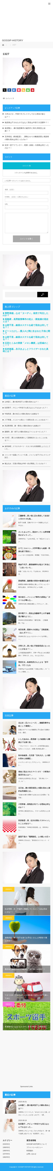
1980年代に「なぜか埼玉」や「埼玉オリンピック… (34, 540)
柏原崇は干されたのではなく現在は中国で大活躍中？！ (27, 122)
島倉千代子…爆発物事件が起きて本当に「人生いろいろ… (34, 566)
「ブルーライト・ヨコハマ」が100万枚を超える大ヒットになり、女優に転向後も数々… (33, 747)
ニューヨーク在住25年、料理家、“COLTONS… (34, 555)
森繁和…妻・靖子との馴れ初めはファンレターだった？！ (26, 432)
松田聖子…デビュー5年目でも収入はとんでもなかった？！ (26, 408)
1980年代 (8, 1004)
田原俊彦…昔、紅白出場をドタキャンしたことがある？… (34, 822)
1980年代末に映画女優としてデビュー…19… (33, 604)
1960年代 (6, 1157)
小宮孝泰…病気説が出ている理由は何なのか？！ (34, 805)
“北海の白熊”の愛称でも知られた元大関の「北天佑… (33, 796)
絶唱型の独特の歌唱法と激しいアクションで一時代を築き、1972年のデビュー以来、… (34, 586)
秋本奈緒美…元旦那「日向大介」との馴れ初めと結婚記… (34, 756)
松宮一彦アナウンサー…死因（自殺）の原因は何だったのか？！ (27, 146)
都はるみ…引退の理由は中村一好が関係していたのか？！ (26, 464)
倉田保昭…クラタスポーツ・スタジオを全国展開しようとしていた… (27, 447)
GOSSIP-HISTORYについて (36, 1144)
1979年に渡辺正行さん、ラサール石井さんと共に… (34, 812)
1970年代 (6, 1154)
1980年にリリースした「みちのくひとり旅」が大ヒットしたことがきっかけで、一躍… (34, 1113)
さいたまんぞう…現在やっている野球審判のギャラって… (34, 533)
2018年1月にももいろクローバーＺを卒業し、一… (33, 638)
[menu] (49, 3)
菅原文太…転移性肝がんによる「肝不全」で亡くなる (33, 663)
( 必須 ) (9, 189)
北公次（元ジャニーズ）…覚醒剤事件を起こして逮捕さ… (34, 724)
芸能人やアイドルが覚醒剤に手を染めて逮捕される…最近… (34, 731)
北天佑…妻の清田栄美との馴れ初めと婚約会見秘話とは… (34, 789)
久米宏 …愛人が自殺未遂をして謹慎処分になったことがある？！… (26, 439)
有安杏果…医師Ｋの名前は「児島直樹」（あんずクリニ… (34, 631)
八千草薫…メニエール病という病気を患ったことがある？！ (27, 420)
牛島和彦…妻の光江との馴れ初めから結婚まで (22, 414)
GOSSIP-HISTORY (24, 1167)
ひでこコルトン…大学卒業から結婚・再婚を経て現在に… (34, 549)
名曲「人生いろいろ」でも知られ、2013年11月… (33, 573)
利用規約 (29, 1151)
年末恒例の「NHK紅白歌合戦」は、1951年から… (33, 828)
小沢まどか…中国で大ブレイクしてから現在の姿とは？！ (25, 115)
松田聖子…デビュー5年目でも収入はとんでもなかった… (33, 1125)
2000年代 (8, 889)
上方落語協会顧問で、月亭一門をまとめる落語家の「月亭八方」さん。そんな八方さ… (34, 654)
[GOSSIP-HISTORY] (22, 40)
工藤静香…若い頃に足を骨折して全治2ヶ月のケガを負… (33, 517)
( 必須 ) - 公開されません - (17, 197)
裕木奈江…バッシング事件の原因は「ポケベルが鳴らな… (34, 598)
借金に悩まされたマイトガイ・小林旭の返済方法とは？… (34, 773)
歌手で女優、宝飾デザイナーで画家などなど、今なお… (34, 524)
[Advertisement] (22, 21)
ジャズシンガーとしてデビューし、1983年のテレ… (34, 763)
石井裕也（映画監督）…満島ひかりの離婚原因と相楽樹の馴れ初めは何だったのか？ (27, 138)
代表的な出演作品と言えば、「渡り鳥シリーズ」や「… (33, 780)
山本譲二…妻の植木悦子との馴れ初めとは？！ (22, 402)
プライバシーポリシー (34, 1147)
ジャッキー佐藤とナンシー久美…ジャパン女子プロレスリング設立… (27, 456)
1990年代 (6, 1147)
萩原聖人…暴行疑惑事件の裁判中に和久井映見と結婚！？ (25, 129)
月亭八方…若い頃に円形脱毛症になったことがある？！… (34, 647)
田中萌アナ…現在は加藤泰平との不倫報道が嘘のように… (34, 614)
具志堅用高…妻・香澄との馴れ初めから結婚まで (22, 426)
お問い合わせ (31, 1154)
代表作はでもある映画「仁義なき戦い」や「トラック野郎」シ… (34, 670)
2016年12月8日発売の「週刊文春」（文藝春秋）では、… (33, 621)
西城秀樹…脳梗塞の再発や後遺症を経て (34, 581)
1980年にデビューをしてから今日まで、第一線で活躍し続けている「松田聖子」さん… (34, 1132)
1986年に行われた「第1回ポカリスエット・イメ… (33, 841)
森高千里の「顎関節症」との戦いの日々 (34, 837)
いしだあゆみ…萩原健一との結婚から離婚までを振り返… (34, 740)
